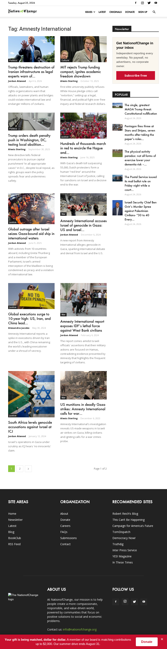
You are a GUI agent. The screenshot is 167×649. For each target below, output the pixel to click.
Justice (65, 136)
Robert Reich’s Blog (125, 514)
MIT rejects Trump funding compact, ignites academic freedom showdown (80, 71)
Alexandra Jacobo (18, 327)
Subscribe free (135, 75)
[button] (154, 12)
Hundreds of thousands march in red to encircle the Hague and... (83, 148)
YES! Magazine (122, 556)
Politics (13, 60)
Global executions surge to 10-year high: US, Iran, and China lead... (29, 318)
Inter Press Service (124, 550)
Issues (88, 12)
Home (12, 514)
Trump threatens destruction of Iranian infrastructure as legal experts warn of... (31, 71)
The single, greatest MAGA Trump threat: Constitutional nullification (141, 109)
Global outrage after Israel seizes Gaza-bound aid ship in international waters (31, 233)
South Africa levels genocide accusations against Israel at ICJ (30, 426)
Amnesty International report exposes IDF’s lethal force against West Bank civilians (82, 325)
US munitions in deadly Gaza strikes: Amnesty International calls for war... (82, 409)
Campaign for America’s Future (132, 526)
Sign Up (142, 12)
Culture (65, 60)
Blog (11, 532)
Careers (65, 526)
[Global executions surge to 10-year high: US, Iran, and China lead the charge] (31, 296)
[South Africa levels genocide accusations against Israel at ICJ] (31, 394)
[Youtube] (156, 3)
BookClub (14, 538)
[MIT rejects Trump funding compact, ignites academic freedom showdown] (83, 49)
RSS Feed (14, 544)
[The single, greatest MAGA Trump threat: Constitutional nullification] (117, 105)
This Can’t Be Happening (128, 520)
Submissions (68, 538)
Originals (115, 12)
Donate (130, 12)
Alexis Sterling (69, 80)
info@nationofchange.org (80, 629)
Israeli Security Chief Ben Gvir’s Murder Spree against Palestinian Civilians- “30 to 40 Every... (141, 210)
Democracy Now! (123, 538)
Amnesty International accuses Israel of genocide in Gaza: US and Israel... (83, 225)
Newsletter (15, 520)
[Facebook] (136, 3)
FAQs (63, 532)
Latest (102, 12)
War (63, 214)
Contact (65, 544)
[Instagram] (142, 3)
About (64, 514)
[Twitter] (149, 3)
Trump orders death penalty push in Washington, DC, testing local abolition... (29, 140)
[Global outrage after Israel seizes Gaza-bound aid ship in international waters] (31, 208)
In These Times (122, 562)
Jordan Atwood (17, 80)
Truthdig (117, 544)
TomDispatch (121, 532)
